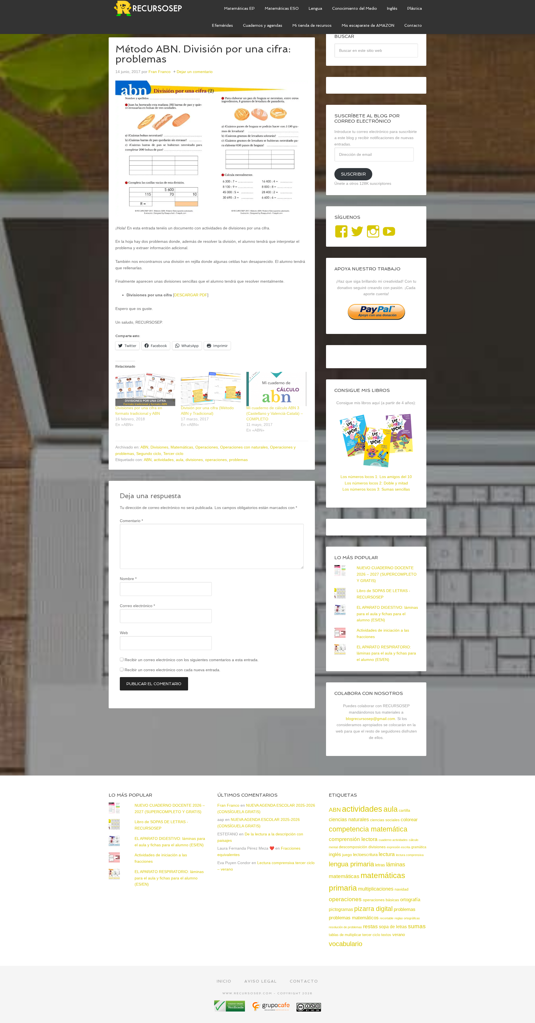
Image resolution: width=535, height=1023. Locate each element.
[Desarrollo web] (271, 1009)
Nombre (128, 578)
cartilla (404, 810)
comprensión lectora (353, 839)
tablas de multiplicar (345, 935)
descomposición (353, 847)
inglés (335, 854)
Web (124, 633)
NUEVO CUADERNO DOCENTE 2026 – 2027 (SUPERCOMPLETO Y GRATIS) (387, 574)
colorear (409, 819)
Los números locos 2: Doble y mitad (376, 483)
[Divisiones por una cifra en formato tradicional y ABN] (145, 389)
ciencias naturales (349, 819)
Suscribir (353, 174)
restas (370, 926)
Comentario (131, 520)
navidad (401, 889)
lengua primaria (351, 864)
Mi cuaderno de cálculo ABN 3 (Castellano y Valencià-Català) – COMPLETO (274, 413)
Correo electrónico (137, 605)
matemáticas (344, 876)
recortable (386, 918)
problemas (238, 459)
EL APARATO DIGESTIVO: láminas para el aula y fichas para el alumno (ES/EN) (387, 613)
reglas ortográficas (407, 918)
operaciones (216, 459)
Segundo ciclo (148, 453)
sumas (417, 926)
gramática (418, 847)
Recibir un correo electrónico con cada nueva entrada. (172, 670)
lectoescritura (365, 854)
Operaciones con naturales (244, 447)
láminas (395, 864)
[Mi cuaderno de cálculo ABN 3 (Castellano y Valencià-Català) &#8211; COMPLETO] (276, 389)
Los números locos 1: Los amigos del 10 (376, 476)
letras (380, 864)
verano (398, 934)
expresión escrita (398, 847)
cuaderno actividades (393, 840)
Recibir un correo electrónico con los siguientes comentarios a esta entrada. (192, 660)
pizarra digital (373, 908)
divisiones (194, 459)
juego (347, 854)
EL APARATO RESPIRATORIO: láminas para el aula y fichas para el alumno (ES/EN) (386, 653)
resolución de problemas (345, 927)
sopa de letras (393, 926)
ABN (144, 447)
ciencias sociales (385, 820)
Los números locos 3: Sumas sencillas (376, 489)
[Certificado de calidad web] (230, 1009)
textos (386, 935)
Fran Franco (228, 805)
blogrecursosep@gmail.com (370, 718)
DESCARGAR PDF (190, 295)
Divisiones (159, 447)
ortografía (410, 899)
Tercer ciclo (173, 453)
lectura (387, 854)
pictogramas (341, 909)
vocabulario (345, 943)
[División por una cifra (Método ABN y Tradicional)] (211, 389)
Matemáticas (182, 447)
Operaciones (206, 447)
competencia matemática (368, 829)
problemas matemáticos (354, 917)
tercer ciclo (371, 935)
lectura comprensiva (410, 855)
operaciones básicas (381, 900)
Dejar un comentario (195, 71)
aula (179, 459)
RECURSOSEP (150, 8)
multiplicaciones (375, 889)
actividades (164, 459)
